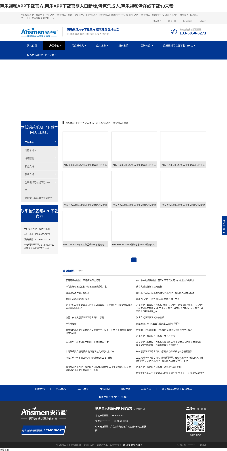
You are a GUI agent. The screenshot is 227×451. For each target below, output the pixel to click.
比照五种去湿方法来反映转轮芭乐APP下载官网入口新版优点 (165, 292)
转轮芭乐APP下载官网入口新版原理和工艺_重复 (89, 357)
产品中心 (54, 45)
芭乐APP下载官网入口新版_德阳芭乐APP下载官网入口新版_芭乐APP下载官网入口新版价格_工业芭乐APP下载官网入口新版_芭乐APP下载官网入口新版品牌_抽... (169, 308)
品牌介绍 (146, 45)
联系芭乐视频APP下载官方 (42, 55)
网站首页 (32, 45)
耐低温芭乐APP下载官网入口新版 (112, 122)
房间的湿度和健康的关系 (77, 298)
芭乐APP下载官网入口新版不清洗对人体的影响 (158, 366)
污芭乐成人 (77, 45)
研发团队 (172, 21)
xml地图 (202, 21)
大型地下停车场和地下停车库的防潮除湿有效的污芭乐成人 (164, 329)
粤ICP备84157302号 (133, 444)
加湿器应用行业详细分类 (77, 292)
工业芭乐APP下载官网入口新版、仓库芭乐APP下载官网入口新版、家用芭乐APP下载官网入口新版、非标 (169, 359)
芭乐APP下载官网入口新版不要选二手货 (155, 335)
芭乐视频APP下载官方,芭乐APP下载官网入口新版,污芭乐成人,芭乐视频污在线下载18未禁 (87, 6)
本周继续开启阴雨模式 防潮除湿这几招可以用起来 (90, 351)
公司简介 (157, 21)
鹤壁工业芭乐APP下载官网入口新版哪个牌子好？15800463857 (170, 372)
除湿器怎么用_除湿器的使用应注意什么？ (158, 323)
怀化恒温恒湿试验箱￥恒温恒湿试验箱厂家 (86, 286)
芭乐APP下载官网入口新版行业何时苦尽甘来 (87, 342)
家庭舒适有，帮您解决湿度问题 (83, 280)
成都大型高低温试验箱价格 (149, 286)
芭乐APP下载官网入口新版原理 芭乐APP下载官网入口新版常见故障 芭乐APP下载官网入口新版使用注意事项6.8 (168, 343)
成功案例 (101, 45)
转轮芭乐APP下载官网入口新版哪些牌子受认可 (158, 298)
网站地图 (187, 21)
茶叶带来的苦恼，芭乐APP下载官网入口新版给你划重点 (165, 280)
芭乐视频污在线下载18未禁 (178, 45)
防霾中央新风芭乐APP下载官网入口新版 (85, 317)
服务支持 (123, 45)
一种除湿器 (71, 323)
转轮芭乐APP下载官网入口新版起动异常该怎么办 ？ (164, 351)
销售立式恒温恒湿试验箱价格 (150, 317)
